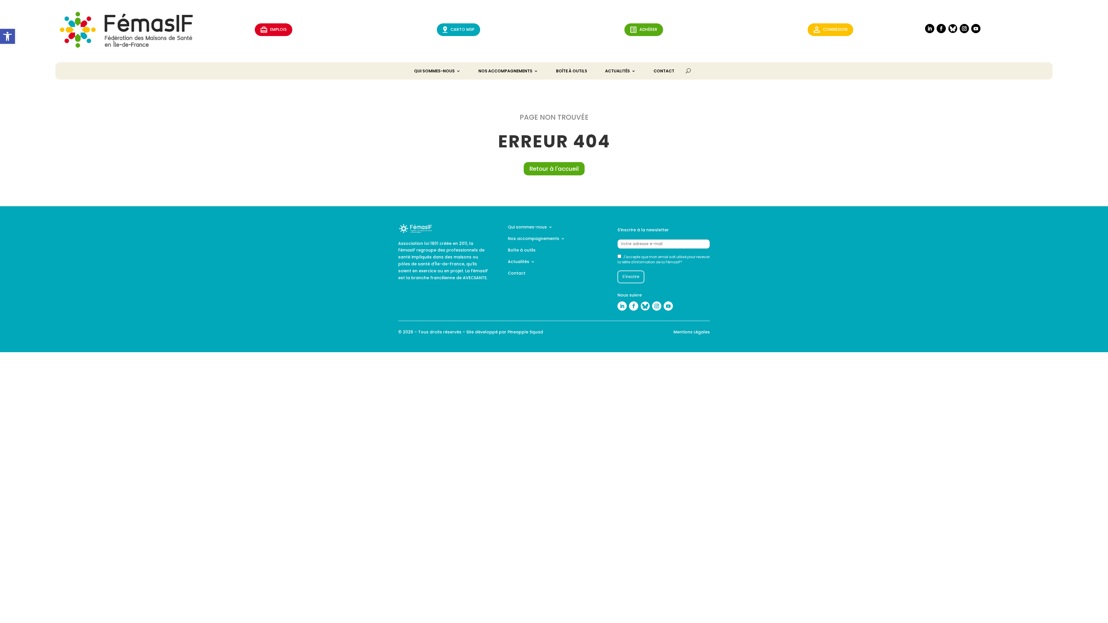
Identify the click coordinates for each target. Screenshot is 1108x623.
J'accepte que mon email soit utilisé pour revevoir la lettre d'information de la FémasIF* (663, 259)
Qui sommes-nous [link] (434, 71)
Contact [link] (664, 71)
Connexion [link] (835, 29)
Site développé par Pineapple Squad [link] (504, 332)
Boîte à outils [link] (571, 71)
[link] (7, 36)
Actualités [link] (617, 71)
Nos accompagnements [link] (505, 71)
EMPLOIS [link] (278, 29)
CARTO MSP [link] (462, 29)
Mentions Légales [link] (691, 332)
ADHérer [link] (648, 29)
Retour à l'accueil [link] (554, 169)
